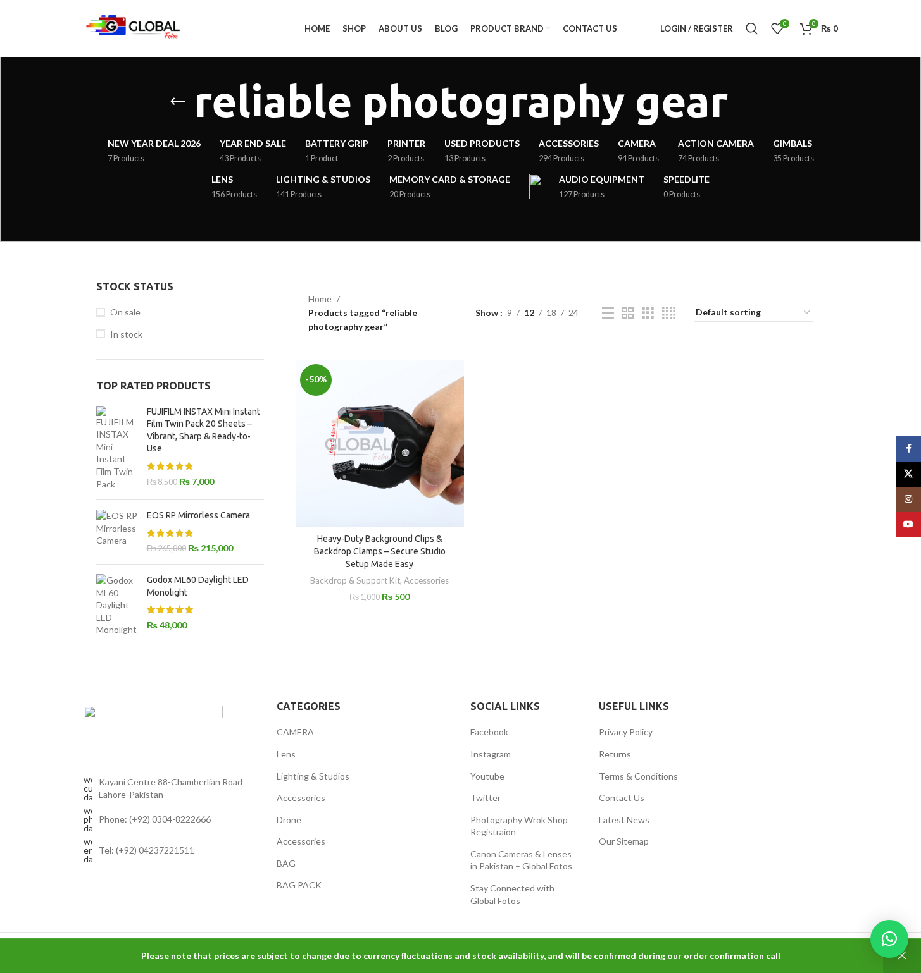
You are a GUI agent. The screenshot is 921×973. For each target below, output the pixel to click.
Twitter (485, 797)
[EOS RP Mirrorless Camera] (116, 532)
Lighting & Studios (313, 776)
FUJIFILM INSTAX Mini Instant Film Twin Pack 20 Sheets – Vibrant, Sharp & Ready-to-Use (203, 430)
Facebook (489, 731)
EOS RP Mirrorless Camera (198, 515)
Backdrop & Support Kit (355, 580)
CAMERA (295, 731)
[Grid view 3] (648, 313)
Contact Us (621, 797)
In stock (126, 334)
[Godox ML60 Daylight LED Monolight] (116, 605)
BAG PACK (299, 884)
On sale (125, 312)
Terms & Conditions (638, 776)
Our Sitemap (624, 841)
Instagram (490, 754)
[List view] (608, 313)
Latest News (624, 819)
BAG (286, 863)
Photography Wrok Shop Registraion (519, 826)
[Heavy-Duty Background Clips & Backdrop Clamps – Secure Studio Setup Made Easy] (379, 443)
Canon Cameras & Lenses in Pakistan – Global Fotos (521, 860)
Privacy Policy (626, 731)
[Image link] (153, 726)
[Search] (752, 28)
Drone (289, 819)
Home (320, 298)
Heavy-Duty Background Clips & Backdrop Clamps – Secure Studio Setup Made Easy (380, 551)
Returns (615, 754)
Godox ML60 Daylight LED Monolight (198, 586)
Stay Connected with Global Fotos (512, 894)
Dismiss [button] (902, 956)
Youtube (487, 776)
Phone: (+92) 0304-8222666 (155, 819)
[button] (889, 939)
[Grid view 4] (668, 313)
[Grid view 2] (628, 313)
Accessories (426, 580)
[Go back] (178, 101)
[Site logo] (134, 27)
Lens (286, 754)
